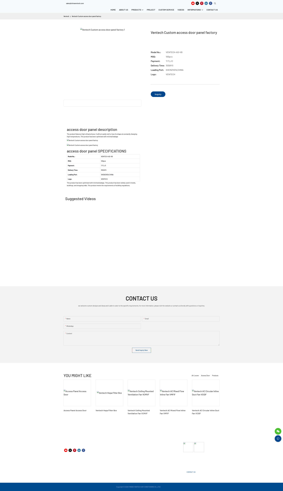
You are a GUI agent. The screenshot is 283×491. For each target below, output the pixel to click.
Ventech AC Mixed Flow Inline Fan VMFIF (172, 412)
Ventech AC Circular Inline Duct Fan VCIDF (205, 412)
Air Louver (195, 375)
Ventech (66, 16)
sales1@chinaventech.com (142, 462)
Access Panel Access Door (75, 410)
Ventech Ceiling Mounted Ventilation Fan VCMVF (139, 412)
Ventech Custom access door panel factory (86, 16)
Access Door (205, 375)
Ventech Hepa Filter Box (106, 410)
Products (215, 375)
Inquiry (158, 94)
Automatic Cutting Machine (192, 461)
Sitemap (164, 487)
